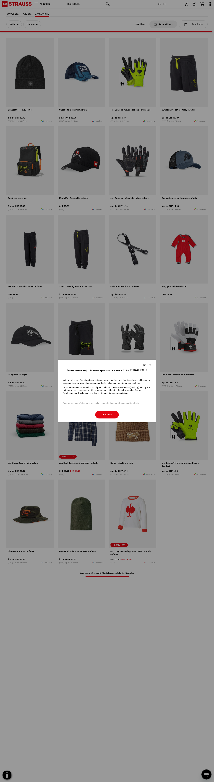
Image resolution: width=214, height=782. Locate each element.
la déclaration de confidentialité (124, 403)
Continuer (107, 414)
